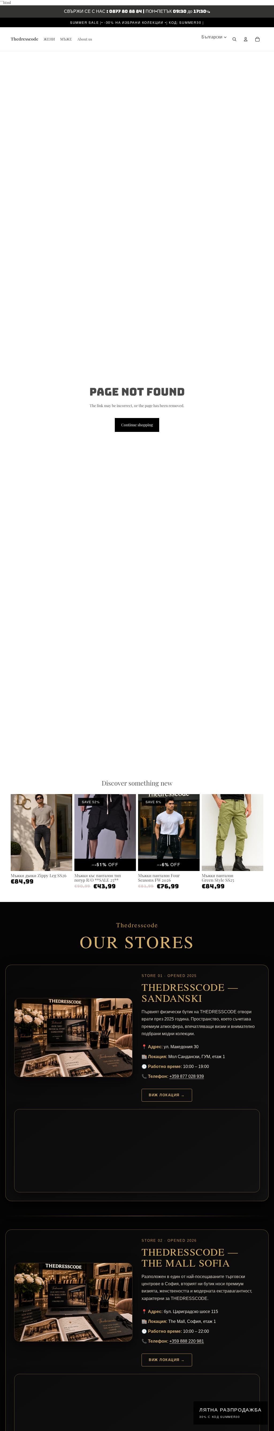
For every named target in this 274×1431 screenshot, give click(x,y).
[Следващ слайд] (68, 832)
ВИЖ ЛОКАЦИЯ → (167, 1095)
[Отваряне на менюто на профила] (246, 39)
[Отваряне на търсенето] (234, 39)
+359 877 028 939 (186, 1076)
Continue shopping (137, 424)
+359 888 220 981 (186, 1341)
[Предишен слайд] (15, 832)
